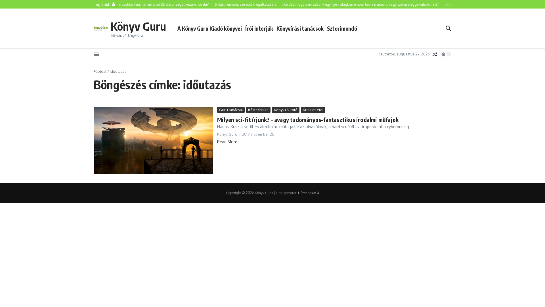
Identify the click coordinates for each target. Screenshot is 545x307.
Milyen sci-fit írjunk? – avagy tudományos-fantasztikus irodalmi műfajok (308, 119)
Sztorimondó (342, 28)
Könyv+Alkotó (285, 109)
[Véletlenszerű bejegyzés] (435, 54)
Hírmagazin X (308, 193)
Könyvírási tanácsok (300, 28)
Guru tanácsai (231, 109)
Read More (227, 141)
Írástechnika (258, 109)
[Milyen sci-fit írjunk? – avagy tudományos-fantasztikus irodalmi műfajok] (153, 141)
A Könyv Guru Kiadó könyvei (209, 28)
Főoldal (100, 71)
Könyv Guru (138, 26)
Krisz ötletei (313, 109)
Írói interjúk (259, 28)
